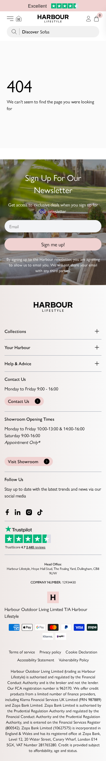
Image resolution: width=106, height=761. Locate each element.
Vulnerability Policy (74, 659)
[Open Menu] (10, 18)
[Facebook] (7, 512)
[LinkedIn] (18, 512)
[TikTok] (41, 512)
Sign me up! (53, 244)
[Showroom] (18, 19)
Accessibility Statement (35, 659)
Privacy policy (50, 652)
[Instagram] (29, 512)
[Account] (88, 19)
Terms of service (22, 652)
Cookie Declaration (81, 652)
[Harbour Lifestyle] (53, 19)
